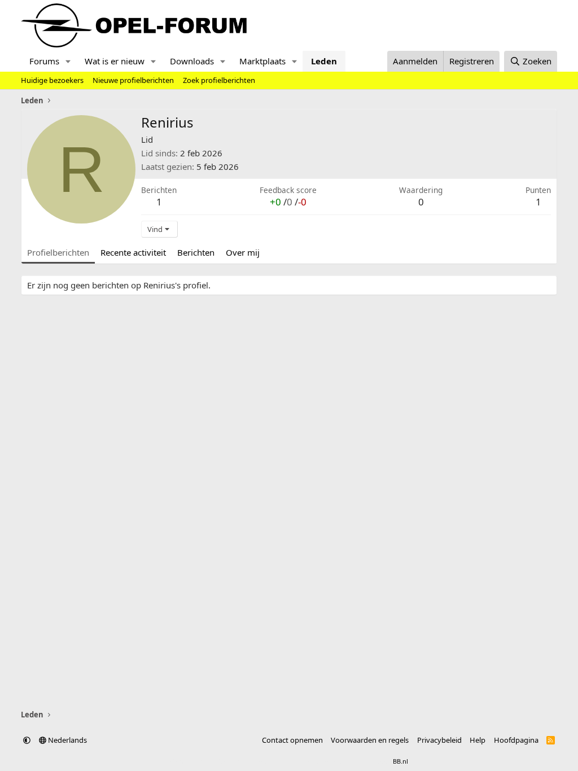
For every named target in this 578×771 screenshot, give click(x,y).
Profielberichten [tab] (58, 252)
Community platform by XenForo (259, 761)
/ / (288, 201)
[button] (68, 61)
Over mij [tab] (243, 252)
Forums (44, 61)
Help (477, 740)
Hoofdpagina (516, 740)
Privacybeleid (439, 740)
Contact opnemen (292, 740)
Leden (324, 61)
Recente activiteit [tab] (133, 252)
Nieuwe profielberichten (133, 80)
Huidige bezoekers (52, 80)
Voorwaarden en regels (370, 740)
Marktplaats (262, 61)
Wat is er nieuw (114, 61)
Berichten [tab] (195, 252)
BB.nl (400, 761)
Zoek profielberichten (219, 80)
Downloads (192, 61)
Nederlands (66, 740)
